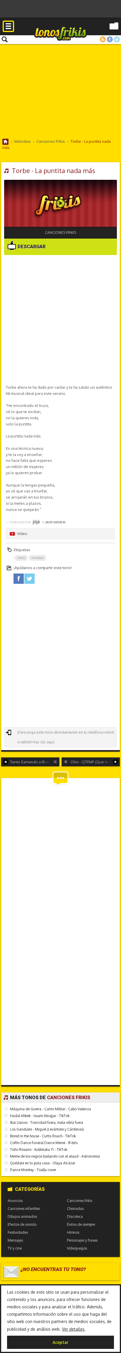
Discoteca (75, 1216)
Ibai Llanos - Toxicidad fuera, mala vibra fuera (46, 1122)
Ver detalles (73, 1329)
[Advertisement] (60, 91)
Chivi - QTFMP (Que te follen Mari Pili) (95, 762)
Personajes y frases (82, 1240)
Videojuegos (77, 1248)
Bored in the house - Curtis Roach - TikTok (43, 1136)
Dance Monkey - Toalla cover (33, 1170)
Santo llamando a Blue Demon (34, 762)
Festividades (18, 1232)
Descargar (31, 246)
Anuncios (15, 1200)
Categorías (30, 1189)
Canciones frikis (60, 232)
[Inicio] (5, 142)
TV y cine (15, 1248)
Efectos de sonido (22, 1224)
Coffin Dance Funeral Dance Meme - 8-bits (44, 1143)
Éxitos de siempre (81, 1224)
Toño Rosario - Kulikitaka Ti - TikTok (38, 1149)
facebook (19, 579)
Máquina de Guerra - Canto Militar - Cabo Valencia (50, 1109)
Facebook (110, 39)
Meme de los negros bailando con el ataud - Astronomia (55, 1156)
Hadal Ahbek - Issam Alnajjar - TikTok (40, 1116)
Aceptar (60, 1342)
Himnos (73, 1232)
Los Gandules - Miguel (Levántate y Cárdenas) (47, 1129)
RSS (103, 39)
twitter (29, 579)
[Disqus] (60, 854)
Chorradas (75, 1208)
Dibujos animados (22, 1216)
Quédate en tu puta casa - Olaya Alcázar (42, 1163)
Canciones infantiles (24, 1208)
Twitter (117, 39)
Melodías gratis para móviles (60, 33)
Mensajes (15, 1240)
